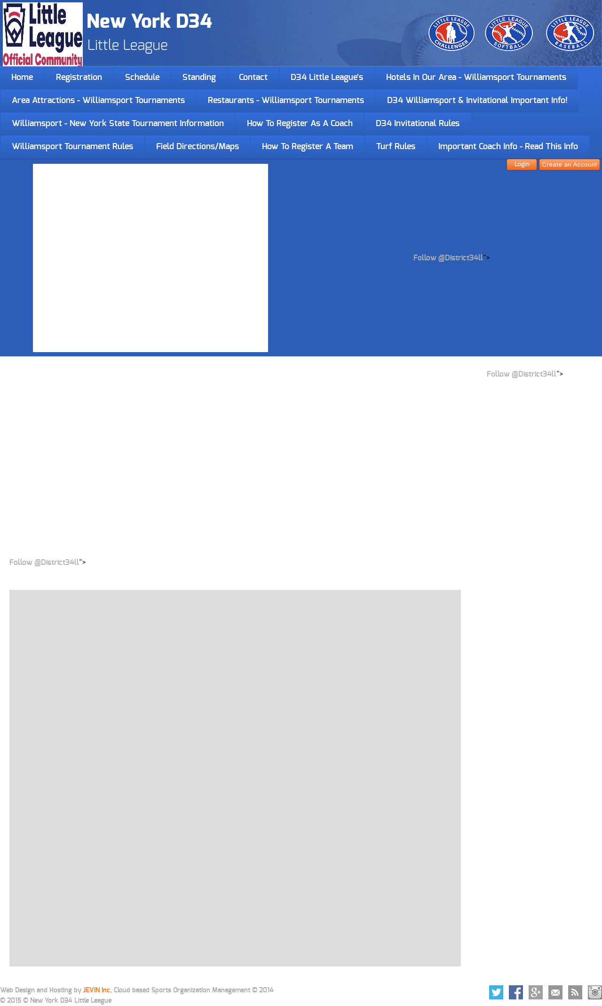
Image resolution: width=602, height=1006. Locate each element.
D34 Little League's (327, 77)
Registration (79, 77)
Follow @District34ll (448, 258)
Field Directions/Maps (197, 147)
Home (22, 77)
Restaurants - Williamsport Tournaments (286, 101)
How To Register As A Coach (300, 124)
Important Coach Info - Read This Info (508, 147)
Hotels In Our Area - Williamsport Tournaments (476, 77)
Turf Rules (395, 147)
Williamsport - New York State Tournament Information (118, 124)
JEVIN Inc (96, 990)
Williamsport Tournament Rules (72, 147)
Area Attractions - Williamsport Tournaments (98, 101)
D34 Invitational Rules (417, 124)
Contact (253, 77)
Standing (199, 77)
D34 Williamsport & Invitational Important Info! (477, 101)
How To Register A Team (307, 147)
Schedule (142, 77)
